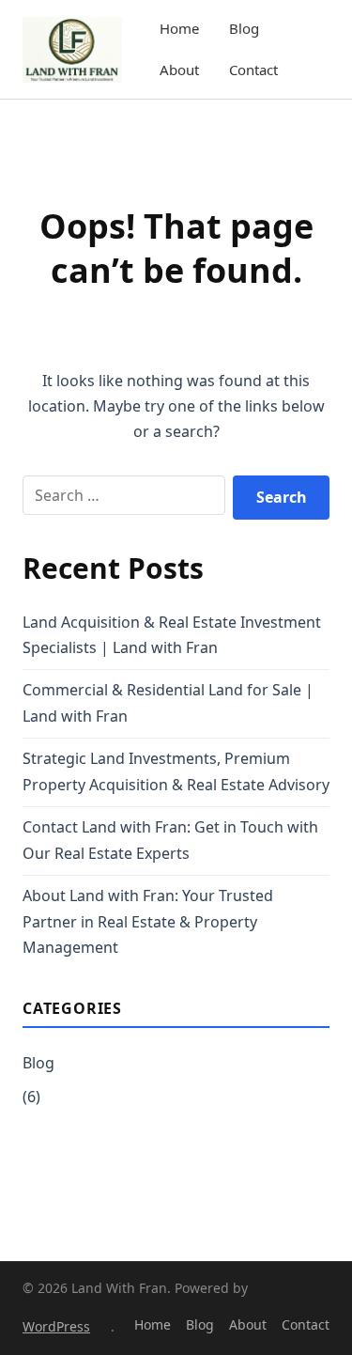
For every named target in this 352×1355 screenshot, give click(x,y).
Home (179, 28)
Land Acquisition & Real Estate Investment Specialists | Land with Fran (172, 635)
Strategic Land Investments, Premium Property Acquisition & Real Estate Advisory (176, 771)
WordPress (56, 1326)
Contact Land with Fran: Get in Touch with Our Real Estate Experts (170, 840)
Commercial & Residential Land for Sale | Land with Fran (168, 702)
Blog (244, 28)
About (179, 69)
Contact (253, 69)
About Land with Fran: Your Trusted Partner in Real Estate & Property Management (148, 921)
